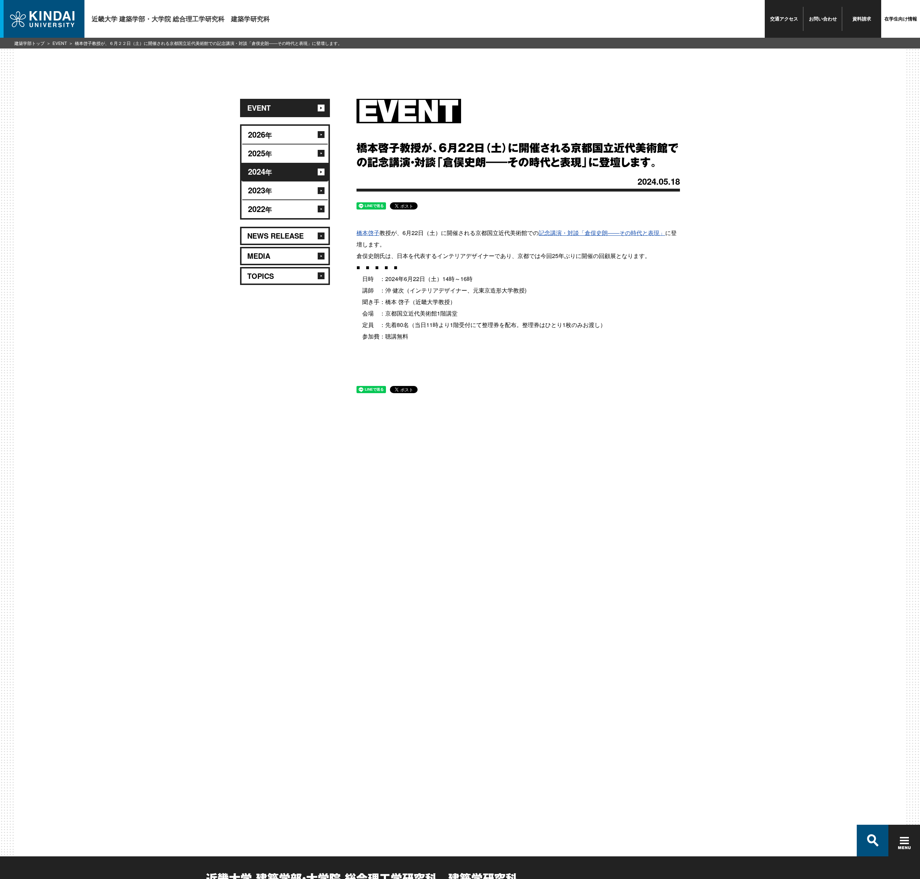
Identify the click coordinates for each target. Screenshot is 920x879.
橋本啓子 (368, 233)
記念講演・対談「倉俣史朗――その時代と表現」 (602, 233)
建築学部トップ (29, 43)
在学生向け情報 (900, 18)
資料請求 (861, 18)
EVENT (59, 43)
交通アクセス (784, 18)
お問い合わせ (823, 18)
